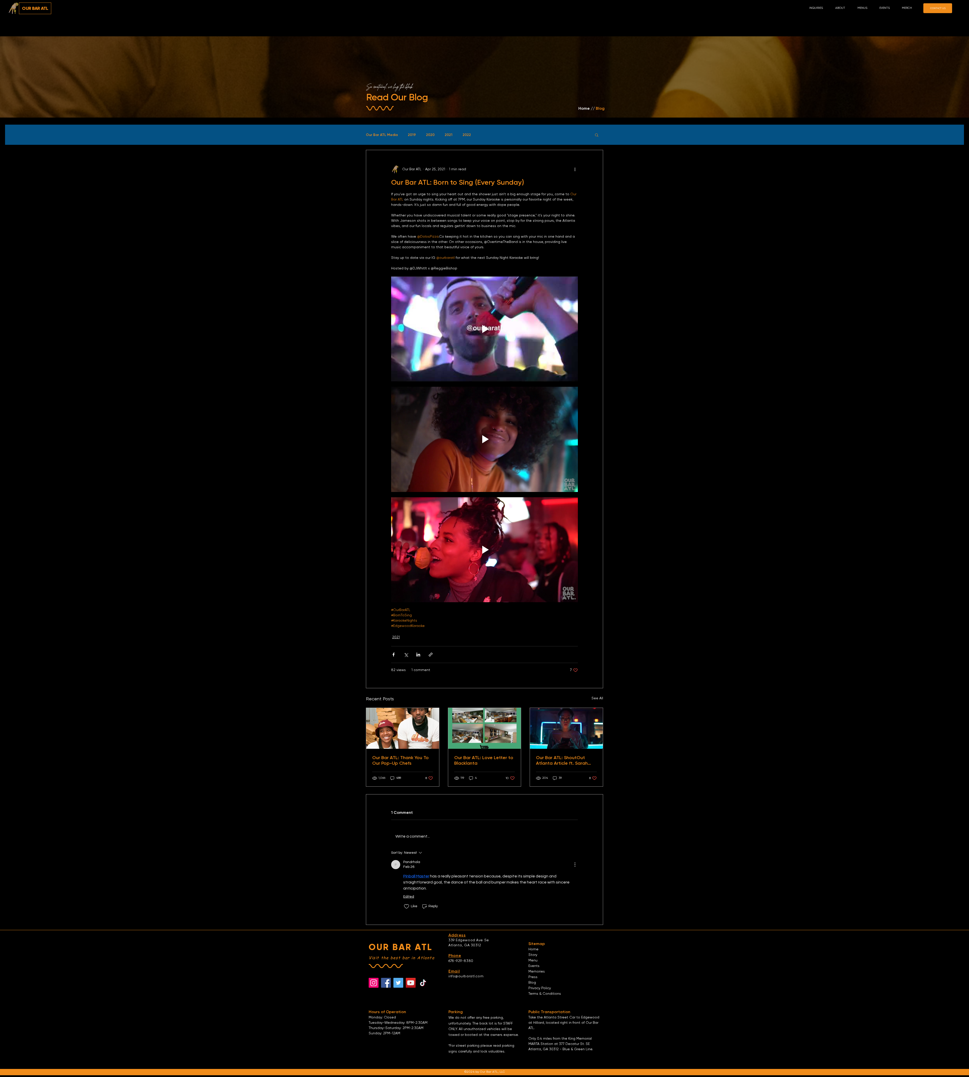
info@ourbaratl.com (465, 976)
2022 (467, 135)
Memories (536, 971)
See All (597, 698)
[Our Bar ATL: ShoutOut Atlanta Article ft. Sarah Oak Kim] (566, 728)
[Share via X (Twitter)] (405, 654)
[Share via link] (430, 654)
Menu (532, 960)
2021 (448, 135)
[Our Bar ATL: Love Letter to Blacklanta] (484, 728)
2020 (430, 135)
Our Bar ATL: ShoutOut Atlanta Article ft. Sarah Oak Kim (562, 760)
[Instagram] (374, 983)
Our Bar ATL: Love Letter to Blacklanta (483, 760)
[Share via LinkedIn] (418, 654)
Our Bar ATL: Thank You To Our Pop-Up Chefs (400, 760)
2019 (412, 135)
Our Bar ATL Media (382, 135)
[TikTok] (423, 983)
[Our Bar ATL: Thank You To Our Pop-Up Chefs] (402, 728)
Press (532, 977)
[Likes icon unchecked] (406, 906)
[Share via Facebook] (393, 654)
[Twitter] (398, 983)
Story (532, 955)
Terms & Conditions (544, 994)
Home (533, 949)
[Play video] (484, 329)
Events (534, 966)
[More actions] (575, 169)
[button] (842, 8)
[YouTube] (411, 983)
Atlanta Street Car (559, 1017)
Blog (532, 982)
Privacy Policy (539, 988)
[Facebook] (386, 983)
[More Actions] (575, 865)
